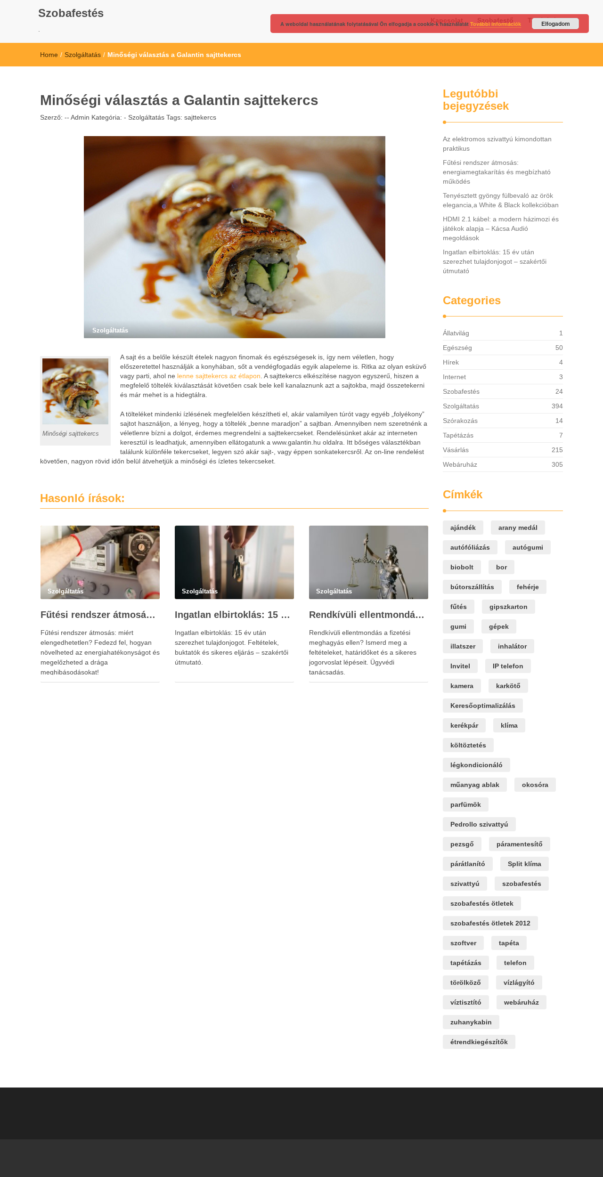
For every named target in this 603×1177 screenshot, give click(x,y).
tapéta (509, 943)
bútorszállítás (472, 587)
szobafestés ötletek (481, 903)
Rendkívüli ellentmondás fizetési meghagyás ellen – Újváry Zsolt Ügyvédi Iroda (368, 614)
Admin (79, 117)
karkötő (508, 686)
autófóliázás (470, 547)
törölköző (465, 982)
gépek (499, 626)
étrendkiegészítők (479, 1042)
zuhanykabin (471, 1022)
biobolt (461, 567)
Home (49, 54)
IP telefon (508, 666)
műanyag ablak (474, 784)
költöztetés (468, 745)
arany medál (518, 527)
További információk (495, 23)
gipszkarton (508, 606)
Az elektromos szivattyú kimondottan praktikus (497, 143)
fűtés (458, 606)
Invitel (460, 666)
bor (501, 567)
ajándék (463, 527)
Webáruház (460, 464)
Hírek (451, 362)
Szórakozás (460, 420)
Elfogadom (555, 23)
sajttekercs (200, 117)
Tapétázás (458, 435)
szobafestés (521, 883)
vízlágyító (519, 982)
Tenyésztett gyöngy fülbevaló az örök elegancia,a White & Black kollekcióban (501, 200)
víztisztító (465, 1002)
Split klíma (524, 864)
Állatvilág (456, 333)
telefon (515, 962)
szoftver (463, 943)
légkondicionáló (476, 765)
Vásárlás (456, 450)
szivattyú (465, 883)
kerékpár (464, 725)
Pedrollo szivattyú (479, 824)
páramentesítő (520, 844)
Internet (454, 377)
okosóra (535, 784)
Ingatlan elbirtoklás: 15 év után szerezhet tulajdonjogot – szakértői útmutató (234, 614)
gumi (458, 626)
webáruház (521, 1002)
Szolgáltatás (83, 54)
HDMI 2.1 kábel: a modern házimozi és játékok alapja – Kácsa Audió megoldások (501, 228)
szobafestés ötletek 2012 (490, 923)
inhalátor (512, 646)
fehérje (528, 587)
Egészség (457, 347)
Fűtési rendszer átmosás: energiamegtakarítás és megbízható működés (100, 614)
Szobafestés (71, 13)
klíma (509, 725)
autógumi (528, 547)
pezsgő (462, 844)
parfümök (465, 804)
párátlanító (467, 864)
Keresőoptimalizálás (482, 705)
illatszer (462, 646)
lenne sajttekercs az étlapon (219, 376)
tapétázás (465, 962)
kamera (461, 686)
